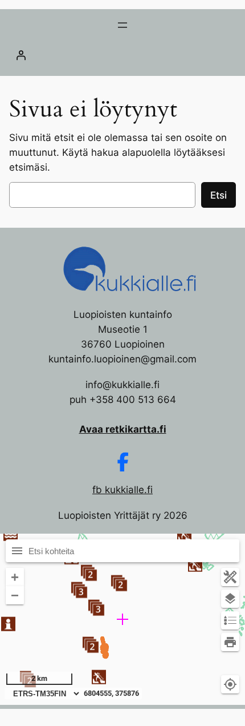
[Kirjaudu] (122, 55)
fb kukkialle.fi (122, 489)
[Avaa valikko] (122, 25)
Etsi (218, 195)
